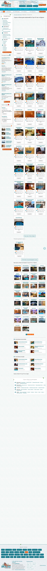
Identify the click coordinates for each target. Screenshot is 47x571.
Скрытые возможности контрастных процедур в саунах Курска (8, 138)
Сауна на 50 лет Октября (25, 308)
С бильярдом (5, 47)
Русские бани (5, 20)
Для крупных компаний (6, 31)
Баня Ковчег (17, 299)
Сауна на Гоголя (41, 164)
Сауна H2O (42, 265)
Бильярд (32, 392)
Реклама (28, 564)
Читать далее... (4, 62)
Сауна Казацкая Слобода (41, 57)
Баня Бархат (29, 38)
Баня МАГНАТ (34, 316)
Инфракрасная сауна (6, 24)
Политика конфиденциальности (20, 569)
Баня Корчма (40, 181)
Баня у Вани (19, 164)
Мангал (36, 392)
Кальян (42, 392)
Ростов (34, 554)
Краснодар (16, 552)
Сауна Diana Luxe (19, 109)
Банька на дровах (40, 127)
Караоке (28, 392)
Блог (31, 564)
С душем (4, 43)
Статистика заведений (30, 568)
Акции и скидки (29, 567)
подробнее (19, 53)
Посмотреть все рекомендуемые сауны (29, 259)
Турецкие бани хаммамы (7, 22)
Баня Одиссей (40, 109)
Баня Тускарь (25, 299)
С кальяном (4, 50)
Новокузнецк (11, 554)
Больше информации (7, 149)
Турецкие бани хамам (35, 382)
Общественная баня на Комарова (18, 182)
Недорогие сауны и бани (7, 35)
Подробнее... (4, 113)
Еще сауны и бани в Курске (30, 236)
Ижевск (40, 549)
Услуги (38, 9)
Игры (43, 9)
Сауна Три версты (26, 265)
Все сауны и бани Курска (18, 14)
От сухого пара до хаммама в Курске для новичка (8, 146)
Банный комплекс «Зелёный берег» (42, 291)
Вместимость (26, 9)
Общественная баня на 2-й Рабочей (6, 75)
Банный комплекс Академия (17, 291)
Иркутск (3, 552)
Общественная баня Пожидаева (30, 200)
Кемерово (11, 552)
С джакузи (4, 42)
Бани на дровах (5, 23)
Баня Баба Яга (4, 116)
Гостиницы (25, 392)
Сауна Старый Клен (42, 308)
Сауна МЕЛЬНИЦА (42, 299)
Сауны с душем (36, 389)
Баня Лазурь (34, 308)
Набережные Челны (36, 552)
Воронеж (29, 549)
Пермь (30, 554)
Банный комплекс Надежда (34, 265)
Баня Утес (3, 65)
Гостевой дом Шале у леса (41, 146)
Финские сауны (5, 21)
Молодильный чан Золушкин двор (42, 282)
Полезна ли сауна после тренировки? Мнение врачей (9, 129)
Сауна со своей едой (23, 392)
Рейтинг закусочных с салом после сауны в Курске (9, 133)
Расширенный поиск (7, 52)
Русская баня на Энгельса (19, 128)
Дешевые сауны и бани (6, 34)
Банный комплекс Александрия (29, 164)
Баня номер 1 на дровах (42, 317)
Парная (9, 9)
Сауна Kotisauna (19, 217)
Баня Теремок (40, 92)
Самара (42, 554)
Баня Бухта (30, 109)
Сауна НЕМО (17, 325)
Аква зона (15, 9)
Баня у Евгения (25, 291)
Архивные (34, 564)
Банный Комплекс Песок (17, 317)
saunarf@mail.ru (17, 563)
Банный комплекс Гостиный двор (40, 39)
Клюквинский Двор (17, 265)
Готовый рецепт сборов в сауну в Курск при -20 (9, 141)
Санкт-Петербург (8, 549)
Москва (3, 549)
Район (4, 9)
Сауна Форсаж (17, 308)
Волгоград (24, 549)
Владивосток (19, 549)
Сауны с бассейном (24, 389)
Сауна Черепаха (19, 74)
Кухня (39, 392)
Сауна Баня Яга (19, 200)
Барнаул (14, 549)
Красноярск (22, 552)
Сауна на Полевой (26, 316)
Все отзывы (7, 101)
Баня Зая (29, 74)
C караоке (4, 46)
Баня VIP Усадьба (26, 325)
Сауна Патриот (17, 282)
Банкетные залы (19, 392)
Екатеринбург (35, 549)
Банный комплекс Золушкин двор (26, 282)
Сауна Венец (29, 181)
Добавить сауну (42, 4)
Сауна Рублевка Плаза (6, 57)
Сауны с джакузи (30, 389)
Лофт (30, 146)
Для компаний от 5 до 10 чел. (6, 30)
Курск (26, 552)
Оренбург (25, 554)
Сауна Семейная (34, 291)
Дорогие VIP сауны (41, 387)
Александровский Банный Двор (34, 299)
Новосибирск (17, 554)
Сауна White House (40, 200)
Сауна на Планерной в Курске (17, 274)
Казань (7, 552)
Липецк (30, 552)
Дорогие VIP (5, 36)
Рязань (38, 554)
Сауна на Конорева (19, 92)
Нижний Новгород (5, 554)
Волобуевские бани (34, 282)
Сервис (33, 9)
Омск (22, 554)
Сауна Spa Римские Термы (19, 39)
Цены (21, 9)
